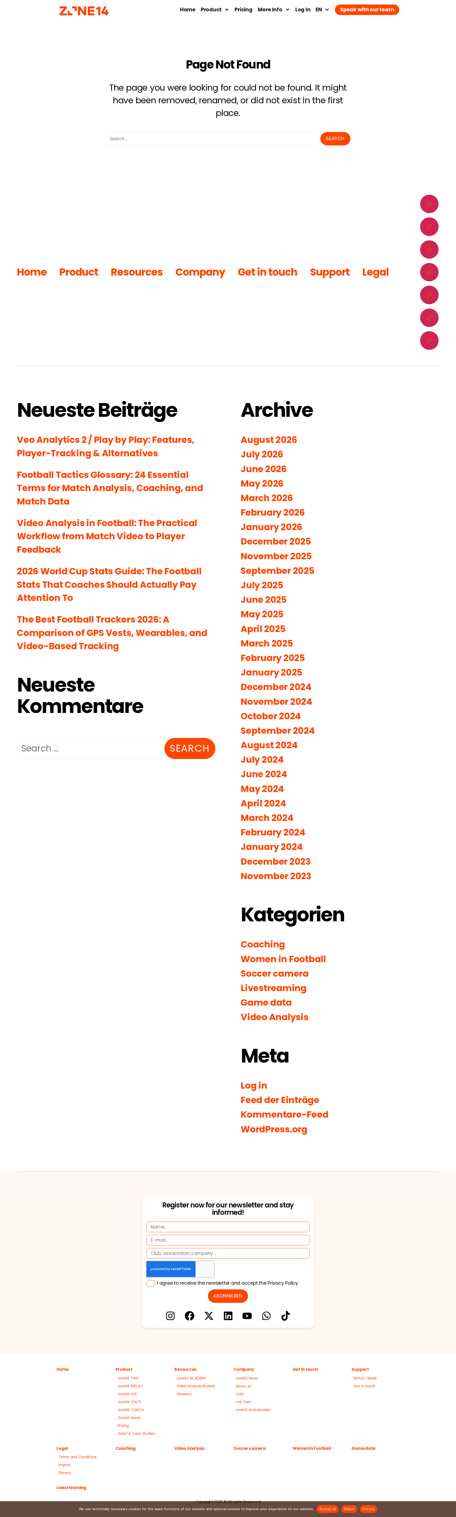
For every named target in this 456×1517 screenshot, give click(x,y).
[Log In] (429, 295)
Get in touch (267, 272)
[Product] (429, 226)
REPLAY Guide (365, 1378)
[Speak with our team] (429, 340)
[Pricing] (429, 249)
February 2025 (273, 658)
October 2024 (271, 716)
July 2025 (262, 585)
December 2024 (276, 687)
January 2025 (271, 672)
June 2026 (264, 469)
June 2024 (264, 774)
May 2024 (262, 789)
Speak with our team (367, 9)
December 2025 (276, 541)
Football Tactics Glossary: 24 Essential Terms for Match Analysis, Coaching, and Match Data (110, 488)
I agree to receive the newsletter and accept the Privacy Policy (227, 1283)
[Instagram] (170, 1316)
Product (211, 9)
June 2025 (264, 600)
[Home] (429, 204)
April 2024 (263, 803)
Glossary (184, 1394)
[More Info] (429, 272)
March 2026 (267, 498)
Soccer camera (275, 973)
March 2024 (267, 818)
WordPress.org (274, 1129)
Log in (254, 1085)
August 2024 (269, 745)
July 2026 (262, 454)
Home (188, 9)
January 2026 (271, 527)
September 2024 (278, 731)
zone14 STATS (129, 1402)
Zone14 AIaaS (129, 1417)
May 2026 (262, 483)
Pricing (243, 9)
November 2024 (276, 702)
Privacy (65, 1472)
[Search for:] (209, 140)
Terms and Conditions (78, 1457)
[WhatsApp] (266, 1316)
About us (243, 1386)
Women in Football (283, 959)
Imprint (64, 1464)
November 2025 (276, 556)
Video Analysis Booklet (196, 1386)
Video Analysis (274, 1017)
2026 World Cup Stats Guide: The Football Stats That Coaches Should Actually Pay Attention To (109, 584)
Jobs (240, 1394)
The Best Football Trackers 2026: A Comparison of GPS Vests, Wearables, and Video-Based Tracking (112, 632)
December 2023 (276, 861)
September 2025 (278, 571)
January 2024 (272, 847)
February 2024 (273, 832)
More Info (270, 9)
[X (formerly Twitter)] (208, 1316)
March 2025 (267, 643)
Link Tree (243, 1402)
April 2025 (263, 629)
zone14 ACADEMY (191, 1378)
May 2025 (262, 614)
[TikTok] (285, 1316)
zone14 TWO (128, 1378)
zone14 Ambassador (253, 1409)
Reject (349, 1509)
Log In (303, 9)
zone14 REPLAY (130, 1386)
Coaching (263, 944)
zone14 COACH (131, 1409)
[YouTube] (247, 1316)
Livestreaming (274, 988)
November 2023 (276, 876)
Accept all (327, 1509)
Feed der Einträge (280, 1100)
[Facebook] (189, 1316)
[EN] (429, 318)
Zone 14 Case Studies (136, 1433)
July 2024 (262, 759)
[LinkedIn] (228, 1316)
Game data (266, 1002)
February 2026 (273, 512)
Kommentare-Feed (284, 1114)
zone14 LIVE (127, 1394)
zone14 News (247, 1378)
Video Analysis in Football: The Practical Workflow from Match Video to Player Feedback (107, 536)
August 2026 (269, 440)
